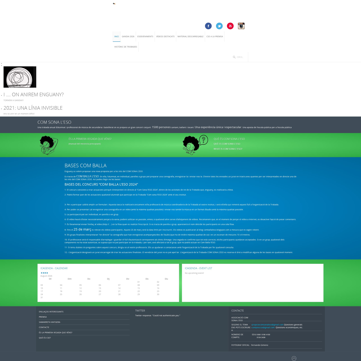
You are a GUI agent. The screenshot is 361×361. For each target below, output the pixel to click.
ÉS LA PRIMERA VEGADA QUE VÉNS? (90, 139)
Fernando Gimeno (259, 345)
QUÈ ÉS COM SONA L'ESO (229, 139)
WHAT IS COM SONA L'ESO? (228, 148)
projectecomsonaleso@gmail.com (267, 324)
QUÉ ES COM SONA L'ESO (227, 143)
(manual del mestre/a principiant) (85, 143)
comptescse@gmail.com (263, 327)
